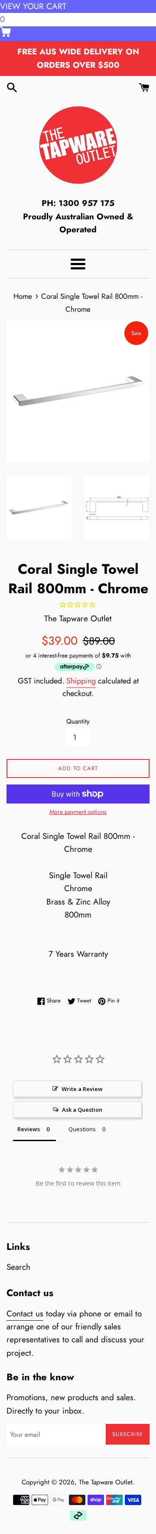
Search (18, 1267)
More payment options (78, 811)
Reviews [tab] (28, 1129)
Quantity (78, 721)
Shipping (81, 680)
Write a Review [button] (82, 1089)
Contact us (24, 1313)
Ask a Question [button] (82, 1109)
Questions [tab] (82, 1129)
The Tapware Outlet (106, 1482)
